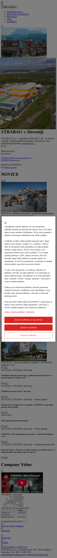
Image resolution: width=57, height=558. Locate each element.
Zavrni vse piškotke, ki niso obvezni (28, 320)
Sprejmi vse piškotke (28, 328)
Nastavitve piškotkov (28, 335)
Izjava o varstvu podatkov (14, 312)
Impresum (30, 312)
